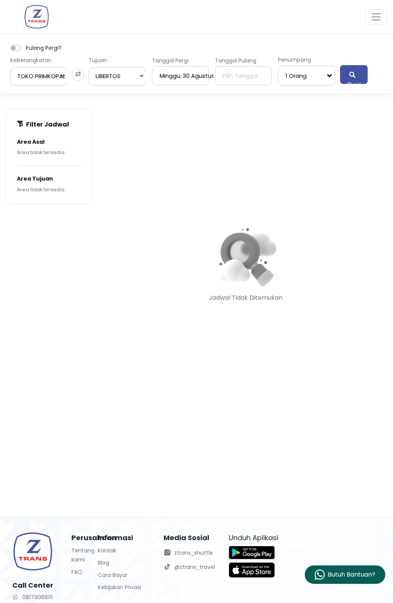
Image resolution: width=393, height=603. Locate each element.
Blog (103, 563)
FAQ (76, 572)
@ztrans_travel (194, 567)
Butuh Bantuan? (351, 574)
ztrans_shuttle (193, 553)
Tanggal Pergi (170, 60)
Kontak (107, 550)
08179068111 (37, 597)
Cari (354, 82)
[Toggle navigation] (376, 17)
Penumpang (294, 60)
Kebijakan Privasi (119, 587)
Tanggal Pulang (235, 60)
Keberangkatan (30, 60)
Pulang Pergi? (43, 48)
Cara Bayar (112, 575)
